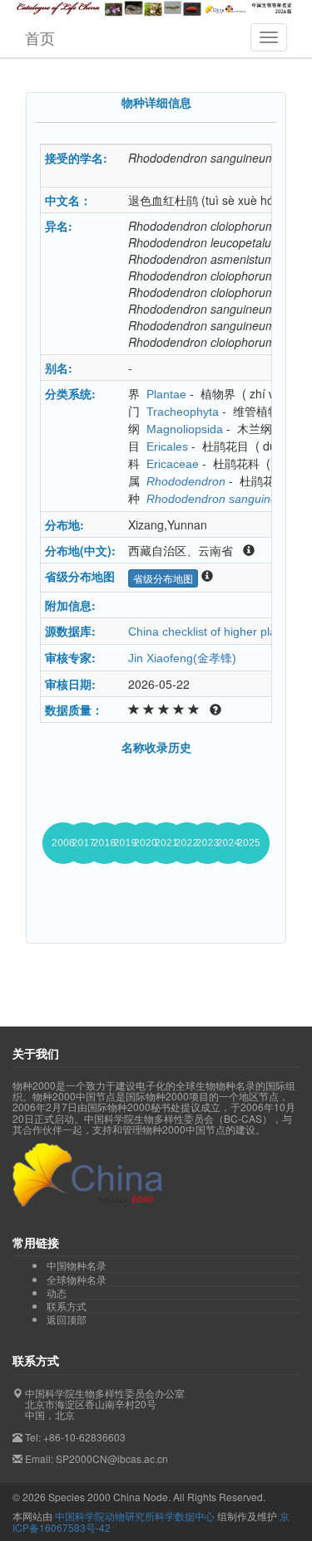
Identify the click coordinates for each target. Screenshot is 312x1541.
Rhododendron (185, 481)
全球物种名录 (76, 1279)
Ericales (167, 446)
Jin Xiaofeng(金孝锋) (182, 658)
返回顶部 (67, 1319)
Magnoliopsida (184, 429)
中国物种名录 (76, 1265)
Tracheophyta (182, 411)
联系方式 (67, 1306)
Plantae (166, 394)
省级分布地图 (163, 578)
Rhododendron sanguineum (220, 498)
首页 (40, 37)
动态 (57, 1293)
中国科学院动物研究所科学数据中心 (135, 1516)
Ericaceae (172, 464)
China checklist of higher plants (210, 631)
